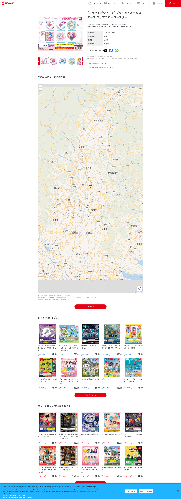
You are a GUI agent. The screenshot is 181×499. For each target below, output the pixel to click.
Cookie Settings (131, 491)
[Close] (178, 491)
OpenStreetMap (140, 292)
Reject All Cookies (146, 491)
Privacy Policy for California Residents (15, 495)
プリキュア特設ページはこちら (97, 63)
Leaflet (135, 292)
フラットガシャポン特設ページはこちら (100, 67)
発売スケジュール (90, 395)
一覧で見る (90, 307)
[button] (39, 61)
